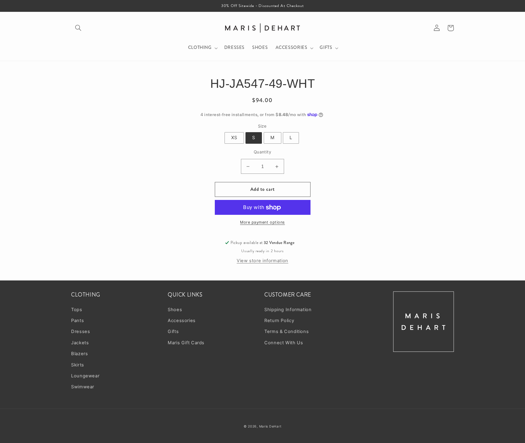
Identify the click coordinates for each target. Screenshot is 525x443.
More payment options (262, 222)
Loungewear (85, 376)
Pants (77, 320)
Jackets (80, 342)
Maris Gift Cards (186, 342)
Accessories (182, 320)
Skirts (77, 365)
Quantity (262, 151)
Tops (76, 309)
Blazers (79, 353)
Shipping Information (288, 309)
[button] (78, 28)
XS (234, 137)
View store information (262, 260)
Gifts (173, 331)
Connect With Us (283, 342)
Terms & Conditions (286, 331)
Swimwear (82, 387)
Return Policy (279, 320)
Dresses (80, 331)
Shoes (175, 309)
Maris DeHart (270, 426)
